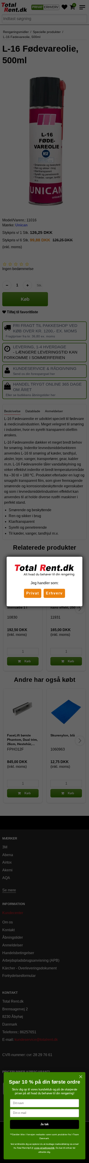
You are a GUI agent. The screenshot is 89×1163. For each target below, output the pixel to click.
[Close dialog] (81, 1077)
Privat (32, 593)
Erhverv (54, 593)
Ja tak (44, 1124)
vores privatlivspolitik (44, 1148)
